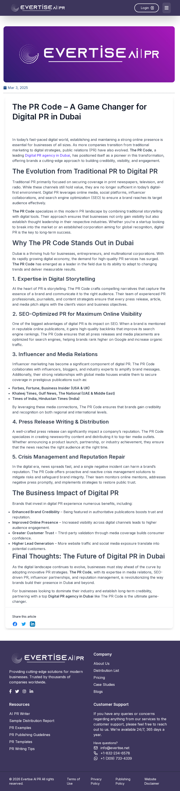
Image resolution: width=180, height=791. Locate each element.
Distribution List (106, 670)
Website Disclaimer (151, 781)
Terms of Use (73, 781)
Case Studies (104, 684)
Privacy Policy (96, 781)
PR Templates (20, 742)
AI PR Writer (19, 713)
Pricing (99, 677)
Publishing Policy (123, 781)
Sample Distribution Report (31, 720)
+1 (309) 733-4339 (116, 758)
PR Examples (20, 727)
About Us (102, 663)
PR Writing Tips (22, 749)
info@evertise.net (115, 748)
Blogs (98, 691)
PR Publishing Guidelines (29, 734)
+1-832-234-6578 (115, 753)
